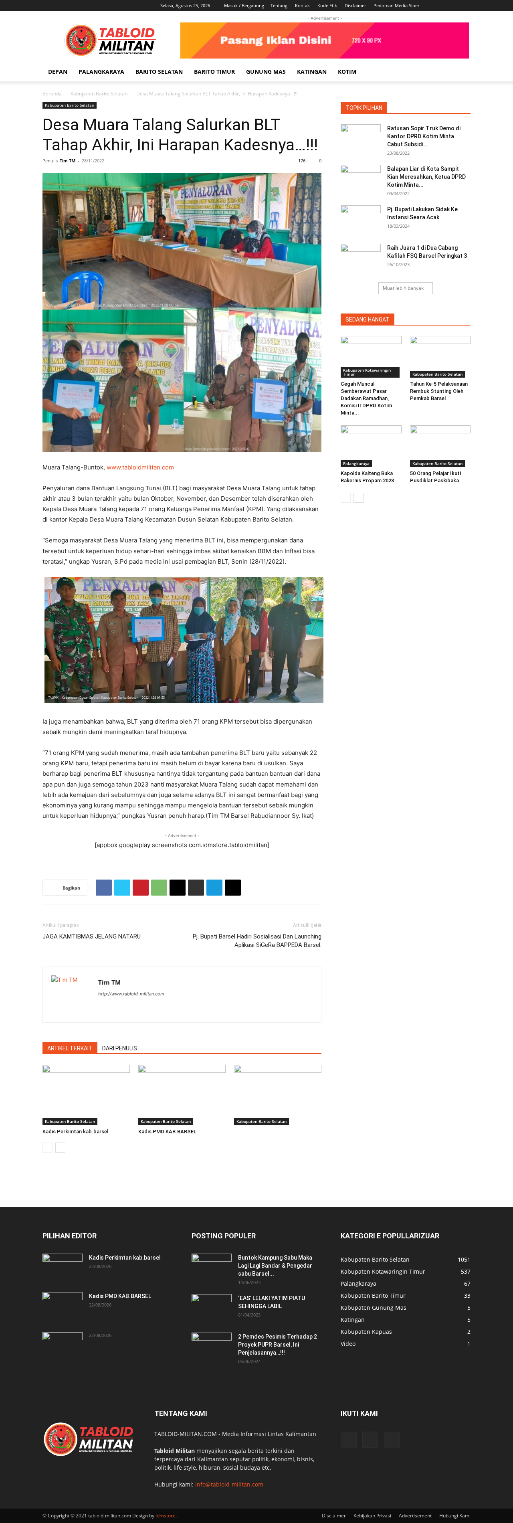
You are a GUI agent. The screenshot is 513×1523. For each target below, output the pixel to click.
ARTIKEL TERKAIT (70, 1048)
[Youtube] (464, 5)
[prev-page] (47, 1148)
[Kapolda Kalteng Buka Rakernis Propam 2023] (371, 446)
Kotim (347, 71)
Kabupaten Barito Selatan (99, 93)
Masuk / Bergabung (244, 5)
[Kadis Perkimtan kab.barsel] (86, 1095)
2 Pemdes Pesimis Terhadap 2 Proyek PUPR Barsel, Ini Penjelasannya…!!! (277, 1344)
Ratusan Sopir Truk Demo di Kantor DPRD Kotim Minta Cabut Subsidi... (423, 136)
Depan (57, 71)
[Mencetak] (196, 888)
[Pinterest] (141, 888)
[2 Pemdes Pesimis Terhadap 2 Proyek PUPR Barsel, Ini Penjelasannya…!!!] (212, 1347)
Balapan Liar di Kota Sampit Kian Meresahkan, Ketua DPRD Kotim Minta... (426, 177)
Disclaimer (355, 5)
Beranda (52, 93)
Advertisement (415, 1515)
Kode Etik (327, 5)
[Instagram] (451, 5)
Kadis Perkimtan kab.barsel (75, 1132)
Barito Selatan (159, 71)
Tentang (279, 5)
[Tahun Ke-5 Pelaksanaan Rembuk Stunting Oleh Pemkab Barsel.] (440, 357)
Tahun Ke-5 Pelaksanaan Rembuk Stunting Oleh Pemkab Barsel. (439, 391)
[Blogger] (104, 1010)
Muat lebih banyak (403, 288)
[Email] (178, 888)
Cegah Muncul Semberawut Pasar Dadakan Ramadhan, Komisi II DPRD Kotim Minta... (366, 398)
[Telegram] (214, 888)
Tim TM (67, 161)
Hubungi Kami (455, 1515)
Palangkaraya (101, 71)
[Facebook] (438, 5)
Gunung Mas (266, 71)
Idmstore (166, 1515)
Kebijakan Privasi (372, 1515)
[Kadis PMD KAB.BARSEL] (182, 1095)
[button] (461, 72)
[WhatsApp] (159, 888)
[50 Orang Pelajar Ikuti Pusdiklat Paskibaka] (440, 446)
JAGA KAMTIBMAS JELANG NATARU (91, 936)
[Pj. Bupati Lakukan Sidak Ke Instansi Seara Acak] (361, 219)
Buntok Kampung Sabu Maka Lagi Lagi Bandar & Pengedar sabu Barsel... (275, 1265)
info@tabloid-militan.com (229, 1484)
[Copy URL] (233, 888)
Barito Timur (214, 71)
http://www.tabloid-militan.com (131, 994)
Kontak (302, 5)
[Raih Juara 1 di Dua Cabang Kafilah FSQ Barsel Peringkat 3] (361, 258)
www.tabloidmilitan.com (140, 467)
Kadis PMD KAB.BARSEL (167, 1132)
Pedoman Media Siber (396, 5)
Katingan (312, 71)
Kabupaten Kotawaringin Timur (367, 372)
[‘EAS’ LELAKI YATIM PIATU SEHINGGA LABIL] (212, 1308)
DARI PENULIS (119, 1048)
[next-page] (60, 1148)
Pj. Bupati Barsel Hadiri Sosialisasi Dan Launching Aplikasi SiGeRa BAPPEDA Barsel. (257, 941)
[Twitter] (122, 888)
